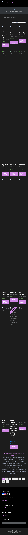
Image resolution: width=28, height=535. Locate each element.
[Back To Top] (24, 531)
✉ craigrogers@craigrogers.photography (14, 531)
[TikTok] (9, 494)
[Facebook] (3, 494)
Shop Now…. (5, 500)
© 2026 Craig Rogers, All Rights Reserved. (14, 530)
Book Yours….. (5, 508)
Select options (5, 45)
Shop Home (8, 11)
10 (23, 478)
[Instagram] (5, 494)
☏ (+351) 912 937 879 (14, 532)
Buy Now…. (4, 515)
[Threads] (7, 494)
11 (3, 481)
